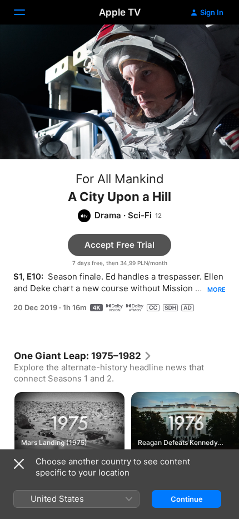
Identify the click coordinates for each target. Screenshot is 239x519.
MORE (216, 289)
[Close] (19, 464)
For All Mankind (120, 179)
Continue (187, 498)
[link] (83, 356)
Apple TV (120, 12)
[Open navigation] (26, 12)
